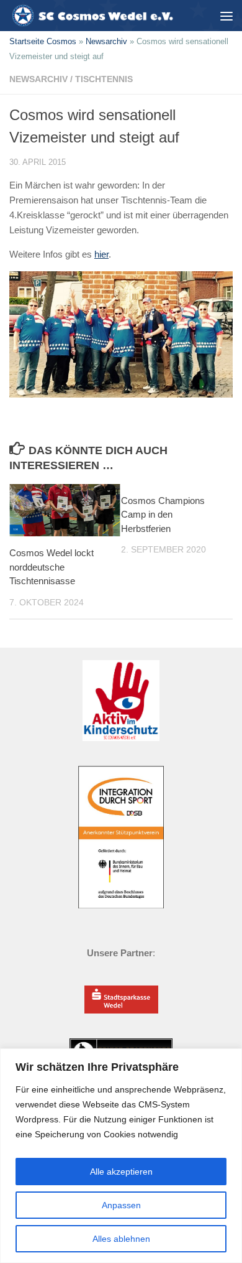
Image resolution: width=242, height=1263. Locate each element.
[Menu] (226, 15)
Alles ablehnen (121, 1239)
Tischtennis (104, 79)
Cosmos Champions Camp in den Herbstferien (163, 514)
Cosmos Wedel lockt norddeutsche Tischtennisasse (51, 567)
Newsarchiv (106, 41)
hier (101, 254)
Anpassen (121, 1205)
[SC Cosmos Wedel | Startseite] (95, 15)
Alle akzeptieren (121, 1172)
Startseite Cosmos (42, 41)
